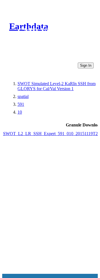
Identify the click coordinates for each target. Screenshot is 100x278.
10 (20, 112)
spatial (23, 96)
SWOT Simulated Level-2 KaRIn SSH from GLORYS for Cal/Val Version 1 (57, 86)
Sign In (85, 65)
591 (21, 104)
